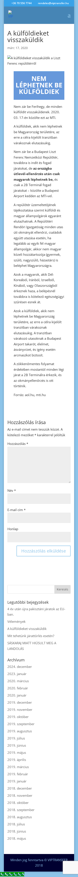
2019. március (18, 767)
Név (11, 490)
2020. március (18, 681)
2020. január (16, 695)
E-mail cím (16, 510)
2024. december (19, 666)
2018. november (19, 795)
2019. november (19, 709)
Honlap (12, 529)
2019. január (16, 781)
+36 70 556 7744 (21, 3)
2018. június (16, 831)
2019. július (16, 738)
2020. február (17, 688)
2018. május (16, 838)
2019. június (16, 745)
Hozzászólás (17, 443)
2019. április (16, 759)
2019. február (17, 774)
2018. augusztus (19, 817)
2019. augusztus (19, 731)
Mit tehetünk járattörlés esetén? (30, 636)
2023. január (16, 674)
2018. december (19, 788)
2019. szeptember (20, 724)
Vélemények (16, 621)
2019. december (19, 702)
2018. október (18, 802)
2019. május (16, 752)
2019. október (18, 717)
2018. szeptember (20, 810)
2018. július (16, 824)
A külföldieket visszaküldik (27, 628)
